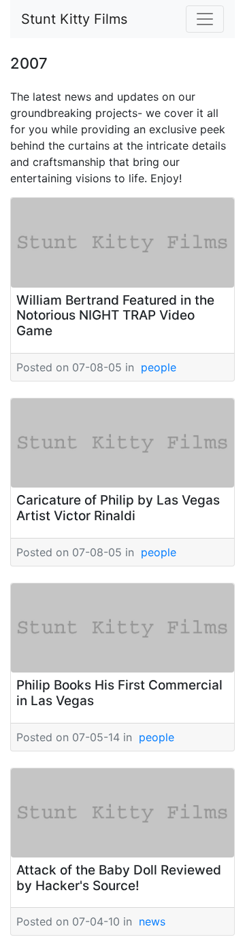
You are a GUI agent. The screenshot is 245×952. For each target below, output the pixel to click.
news (152, 921)
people (158, 367)
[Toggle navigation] (205, 19)
